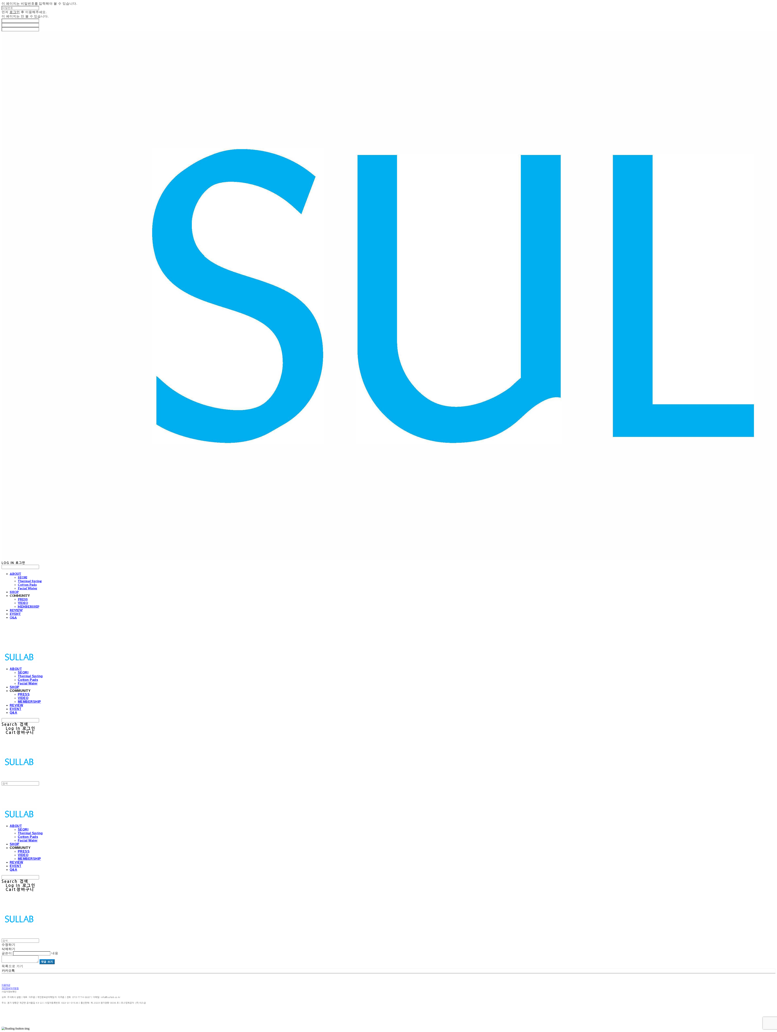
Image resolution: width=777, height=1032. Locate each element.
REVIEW (16, 610)
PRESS (23, 599)
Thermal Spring (30, 581)
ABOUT (15, 574)
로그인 (15, 12)
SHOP (14, 592)
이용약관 (6, 985)
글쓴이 (7, 953)
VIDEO (23, 603)
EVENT (15, 614)
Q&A (13, 617)
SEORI (22, 577)
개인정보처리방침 (10, 988)
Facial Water (27, 588)
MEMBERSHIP (28, 606)
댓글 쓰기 (47, 962)
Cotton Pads (27, 585)
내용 (54, 953)
